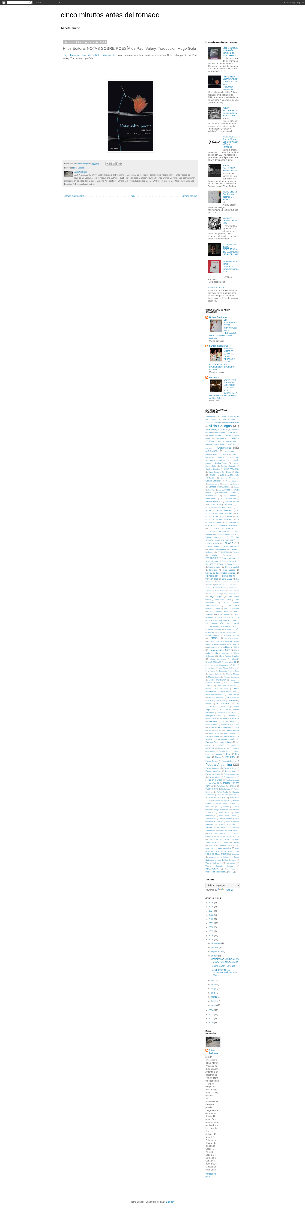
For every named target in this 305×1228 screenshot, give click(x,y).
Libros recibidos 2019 (219, 650)
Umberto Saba (226, 845)
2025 (211, 906)
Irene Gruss (227, 579)
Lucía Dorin (210, 668)
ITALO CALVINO (216, 287)
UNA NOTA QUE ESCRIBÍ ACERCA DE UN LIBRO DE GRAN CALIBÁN (222, 851)
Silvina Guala (210, 819)
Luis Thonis (210, 671)
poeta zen (214, 377)
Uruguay (235, 854)
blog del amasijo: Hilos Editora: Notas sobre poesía (89, 55)
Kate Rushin (224, 614)
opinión (219, 730)
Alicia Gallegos (220, 426)
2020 (211, 919)
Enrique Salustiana (214, 537)
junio (213, 984)
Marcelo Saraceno (231, 677)
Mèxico (208, 704)
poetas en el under (213, 780)
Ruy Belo (209, 807)
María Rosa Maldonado (215, 695)
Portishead (221, 786)
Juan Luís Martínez (231, 609)
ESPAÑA (228, 543)
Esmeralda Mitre (212, 543)
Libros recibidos (232, 647)
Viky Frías (230, 869)
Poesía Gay (230, 771)
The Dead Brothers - (218, 833)
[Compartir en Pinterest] (120, 163)
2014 (211, 1010)
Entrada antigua (189, 196)
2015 (211, 939)
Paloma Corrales (212, 736)
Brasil (234, 454)
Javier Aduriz (233, 591)
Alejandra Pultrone (213, 422)
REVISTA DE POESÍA (215, 798)
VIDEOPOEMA (211, 869)
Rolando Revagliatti (221, 801)
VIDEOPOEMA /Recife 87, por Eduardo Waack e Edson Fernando (230, 142)
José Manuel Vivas (223, 600)
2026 (211, 902)
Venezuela (231, 863)
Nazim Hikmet (229, 722)
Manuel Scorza (214, 677)
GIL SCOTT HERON (214, 564)
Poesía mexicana (212, 774)
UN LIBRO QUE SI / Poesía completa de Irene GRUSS (230, 52)
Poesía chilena (229, 768)
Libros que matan (231, 638)
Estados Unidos (212, 546)
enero (214, 1005)
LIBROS (212, 638)
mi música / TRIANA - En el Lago (230, 220)
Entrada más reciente (74, 196)
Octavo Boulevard (218, 317)
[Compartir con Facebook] (117, 163)
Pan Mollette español (225, 739)
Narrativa (213, 721)
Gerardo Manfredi (229, 561)
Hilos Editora (78, 168)
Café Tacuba (224, 460)
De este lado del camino (226, 493)
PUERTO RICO (211, 789)
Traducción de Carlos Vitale (227, 836)
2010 (211, 1022)
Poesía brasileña (212, 768)
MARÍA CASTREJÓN (217, 680)
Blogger (170, 1202)
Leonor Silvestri (212, 635)
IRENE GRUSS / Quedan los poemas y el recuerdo (230, 196)
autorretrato (229, 451)
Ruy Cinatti (224, 807)
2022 (211, 915)
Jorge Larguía (215, 596)
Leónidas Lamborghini (226, 632)
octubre (215, 947)
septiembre (216, 951)
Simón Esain (225, 818)
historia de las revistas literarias (220, 573)
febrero (215, 1001)
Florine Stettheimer (222, 555)
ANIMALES (221, 438)
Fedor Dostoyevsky (217, 549)
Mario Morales (233, 695)
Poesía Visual (214, 777)
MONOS (231, 715)
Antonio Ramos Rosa (214, 444)
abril (213, 993)
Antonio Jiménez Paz (227, 441)
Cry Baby (212, 490)
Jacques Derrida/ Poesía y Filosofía (220, 588)
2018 (211, 927)
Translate (229, 890)
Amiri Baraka (220, 432)
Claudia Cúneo (228, 478)
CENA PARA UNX (231, 469)
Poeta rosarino (230, 777)
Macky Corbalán (215, 674)
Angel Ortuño (215, 435)
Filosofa (236, 552)
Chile (237, 472)
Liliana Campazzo (218, 659)
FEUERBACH (223, 552)
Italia (210, 585)
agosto (214, 956)
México (232, 700)
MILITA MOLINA (225, 710)
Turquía (212, 845)
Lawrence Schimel (213, 629)
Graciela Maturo (214, 567)
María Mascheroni (228, 692)
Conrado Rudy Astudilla (219, 487)
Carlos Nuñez (221, 463)
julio (213, 980)
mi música (222, 703)
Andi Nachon (233, 432)
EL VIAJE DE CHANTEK (222, 528)
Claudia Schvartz (213, 481)
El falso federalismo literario (228, 525)
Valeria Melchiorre (213, 863)
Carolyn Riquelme (212, 469)
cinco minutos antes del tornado (110, 15)
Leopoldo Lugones (231, 635)
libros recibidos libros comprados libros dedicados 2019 (230, 266)
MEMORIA (221, 701)
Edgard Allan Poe (228, 499)
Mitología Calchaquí (214, 716)
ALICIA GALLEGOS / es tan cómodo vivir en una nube (230, 112)
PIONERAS (230, 757)
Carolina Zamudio (228, 466)
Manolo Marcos (232, 674)
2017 (211, 931)
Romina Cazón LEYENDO (225, 804)
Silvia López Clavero (227, 816)
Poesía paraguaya (231, 774)
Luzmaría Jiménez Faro (229, 671)
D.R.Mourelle (224, 490)
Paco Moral (214, 733)
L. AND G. (229, 617)
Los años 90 (230, 662)
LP (234, 665)
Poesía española (212, 771)
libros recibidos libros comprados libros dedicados (222, 653)
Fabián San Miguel (231, 546)
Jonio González (214, 594)
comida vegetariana (231, 484)
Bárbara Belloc (211, 454)
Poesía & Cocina (229, 761)
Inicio (133, 196)
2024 (211, 911)
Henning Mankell (232, 567)
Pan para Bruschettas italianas (218, 742)
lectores (228, 629)
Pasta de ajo (223, 748)
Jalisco (208, 591)
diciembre (216, 943)
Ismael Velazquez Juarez (228, 582)
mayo (214, 988)
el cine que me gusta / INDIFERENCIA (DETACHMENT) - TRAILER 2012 (231, 249)
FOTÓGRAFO (211, 558)
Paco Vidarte (229, 733)
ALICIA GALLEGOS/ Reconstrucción (230, 168)
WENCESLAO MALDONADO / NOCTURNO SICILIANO (225, 960)
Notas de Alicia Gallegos (220, 727)
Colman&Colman (232, 481)
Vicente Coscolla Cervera (219, 866)
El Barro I (229, 505)
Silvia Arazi (224, 813)
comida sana (213, 484)
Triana (225, 842)
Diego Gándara (229, 496)
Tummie (236, 842)
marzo (214, 997)
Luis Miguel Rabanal (227, 668)
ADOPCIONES (229, 419)
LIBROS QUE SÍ (215, 647)
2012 (211, 1018)
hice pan (213, 570)
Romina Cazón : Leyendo (223, 966)
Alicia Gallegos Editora (216, 429)
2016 (211, 935)
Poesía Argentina (218, 764)
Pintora (218, 757)
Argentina (224, 448)
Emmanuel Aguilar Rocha (225, 534)
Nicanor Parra (211, 725)
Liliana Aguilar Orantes (229, 656)
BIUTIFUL (225, 454)
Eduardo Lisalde (232, 502)
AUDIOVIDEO (211, 451)
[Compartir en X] (114, 163)
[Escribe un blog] (110, 163)
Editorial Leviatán (212, 502)
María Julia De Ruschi (226, 686)
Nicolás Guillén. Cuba (230, 725)
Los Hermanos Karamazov (217, 665)
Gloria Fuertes (233, 564)
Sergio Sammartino (222, 810)
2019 (211, 923)
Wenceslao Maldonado (215, 872)
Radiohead (225, 789)
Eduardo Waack (215, 505)
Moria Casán (210, 719)
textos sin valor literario (229, 830)
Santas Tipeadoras (218, 346)
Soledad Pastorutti (227, 824)
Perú (228, 754)
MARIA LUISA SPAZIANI (216, 689)
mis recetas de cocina (227, 713)
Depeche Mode (212, 496)
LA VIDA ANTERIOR (228, 626)
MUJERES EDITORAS (229, 719)
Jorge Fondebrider (231, 594)
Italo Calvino (220, 585)
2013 (211, 1014)
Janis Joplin (220, 591)
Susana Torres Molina (215, 827)
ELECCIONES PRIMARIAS (217, 531)
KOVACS (218, 617)
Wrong (231, 872)
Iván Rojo (232, 585)
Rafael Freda (222, 792)
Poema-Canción (212, 761)
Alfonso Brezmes (231, 422)
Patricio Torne (224, 751)
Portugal (232, 786)
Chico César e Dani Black (219, 472)
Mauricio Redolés (215, 698)
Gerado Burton (211, 561)
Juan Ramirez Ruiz (219, 611)
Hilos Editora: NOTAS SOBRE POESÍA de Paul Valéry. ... (224, 972)
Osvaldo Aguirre (232, 730)
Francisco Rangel (229, 558)
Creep (236, 487)
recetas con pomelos (227, 795)
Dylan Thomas (211, 499)
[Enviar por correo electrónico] (107, 163)
